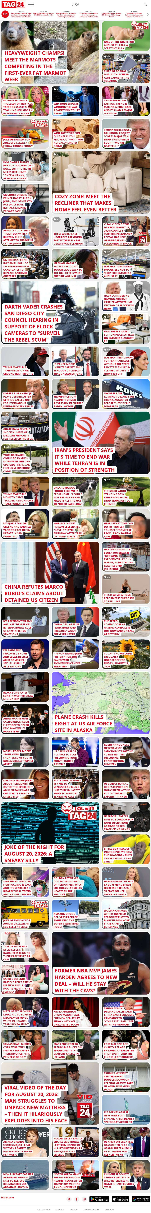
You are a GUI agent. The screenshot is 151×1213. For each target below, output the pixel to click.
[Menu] (31, 4)
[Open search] (145, 4)
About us (109, 1210)
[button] (148, 15)
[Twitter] (69, 1199)
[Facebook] (76, 1199)
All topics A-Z (43, 1210)
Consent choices (91, 1210)
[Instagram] (84, 1199)
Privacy (73, 1210)
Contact (60, 1210)
